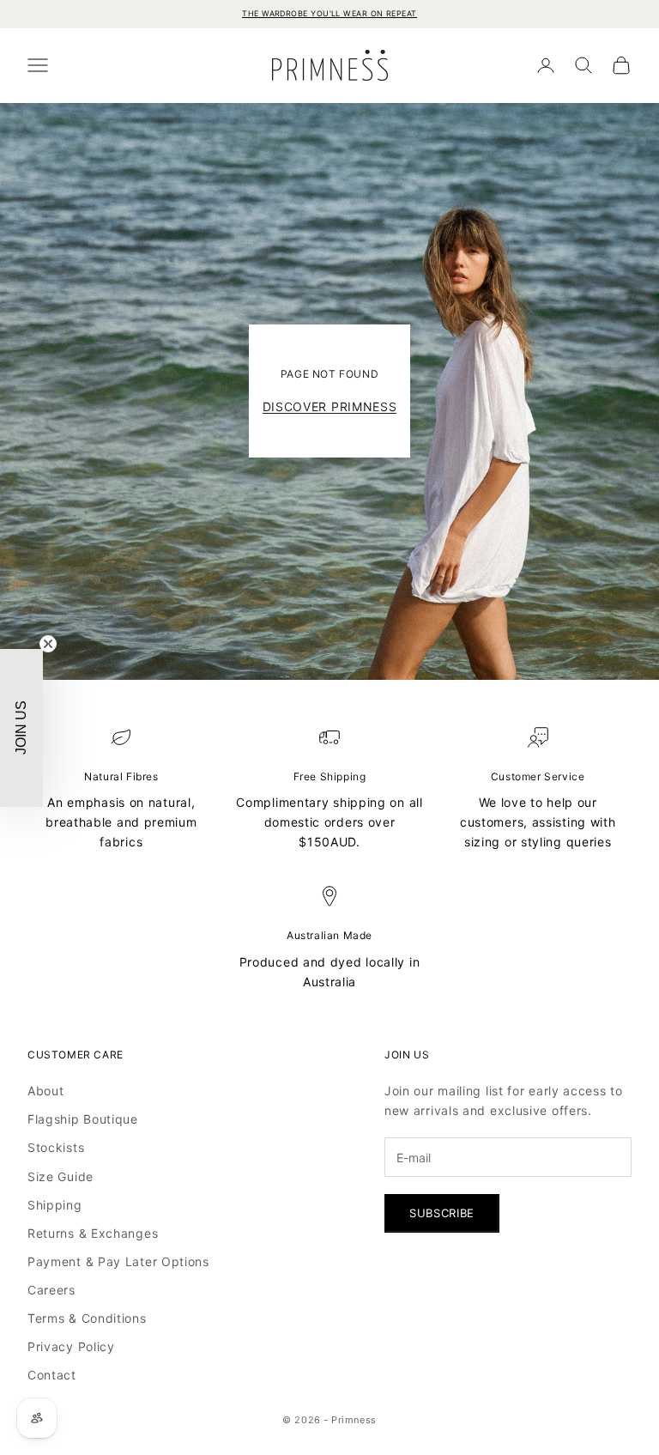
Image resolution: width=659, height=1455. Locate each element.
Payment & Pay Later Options (118, 1261)
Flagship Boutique (82, 1119)
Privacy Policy (71, 1346)
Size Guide (60, 1176)
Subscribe (442, 1213)
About (45, 1090)
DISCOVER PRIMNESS (330, 406)
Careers (51, 1289)
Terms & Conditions (87, 1318)
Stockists (55, 1147)
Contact (51, 1374)
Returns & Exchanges (92, 1233)
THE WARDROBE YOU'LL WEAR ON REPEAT (329, 13)
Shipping (54, 1204)
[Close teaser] (48, 643)
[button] (21, 728)
